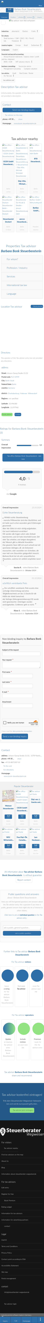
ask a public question (23, 933)
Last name (6, 682)
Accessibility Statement (10, 1266)
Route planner (37, 306)
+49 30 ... (11, 119)
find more (21, 987)
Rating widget (6, 1207)
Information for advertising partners (14, 1220)
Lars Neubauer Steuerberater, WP (35, 839)
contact (7, 1226)
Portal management (8, 1278)
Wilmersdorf (32, 393)
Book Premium (9, 1200)
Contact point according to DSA (13, 1259)
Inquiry (39, 17)
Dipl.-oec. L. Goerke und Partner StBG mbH (36, 801)
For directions (8, 770)
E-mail (4, 692)
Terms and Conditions (9, 1246)
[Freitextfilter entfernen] (32, 3)
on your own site (23, 1043)
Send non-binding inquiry (23, 110)
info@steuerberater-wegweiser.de (16, 1292)
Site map (4, 1272)
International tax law (16, 285)
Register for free (7, 1194)
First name (6, 672)
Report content (24, 880)
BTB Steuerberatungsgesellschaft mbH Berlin (36, 161)
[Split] (35, 1320)
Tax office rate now (24, 457)
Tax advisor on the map (13, 115)
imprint (4, 1240)
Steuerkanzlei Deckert (8, 220)
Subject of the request (10, 650)
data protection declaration (22, 731)
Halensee (23, 393)
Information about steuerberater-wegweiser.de (18, 1174)
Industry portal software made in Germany (15, 1316)
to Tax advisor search (2, 10)
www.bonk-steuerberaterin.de (25, 123)
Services (10, 277)
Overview (4, 17)
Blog (3, 1168)
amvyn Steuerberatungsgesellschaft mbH (22, 221)
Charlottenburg (13, 393)
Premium (39, 141)
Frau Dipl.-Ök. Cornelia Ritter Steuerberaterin (22, 839)
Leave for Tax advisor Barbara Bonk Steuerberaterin (7, 994)
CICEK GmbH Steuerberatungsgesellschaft (8, 163)
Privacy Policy (6, 1253)
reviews (30, 17)
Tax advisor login (10, 1304)
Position (13, 17)
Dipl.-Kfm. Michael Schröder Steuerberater (22, 183)
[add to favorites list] (3, 22)
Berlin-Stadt (9, 381)
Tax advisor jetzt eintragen (23, 1110)
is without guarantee (32, 875)
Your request (7, 660)
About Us (5, 1161)
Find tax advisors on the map (12, 1155)
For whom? (12, 259)
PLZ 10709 (15, 377)
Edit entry (5, 1188)
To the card (7, 766)
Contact (17, 414)
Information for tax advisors (11, 1213)
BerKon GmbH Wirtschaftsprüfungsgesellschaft (35, 210)
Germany (11, 388)
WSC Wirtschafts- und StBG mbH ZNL (8, 839)
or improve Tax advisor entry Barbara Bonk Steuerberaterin (9, 1047)
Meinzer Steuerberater (8, 807)
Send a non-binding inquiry (15, 736)
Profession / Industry (17, 268)
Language (11, 294)
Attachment (6, 702)
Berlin (14, 384)
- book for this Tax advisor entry (37, 1043)
